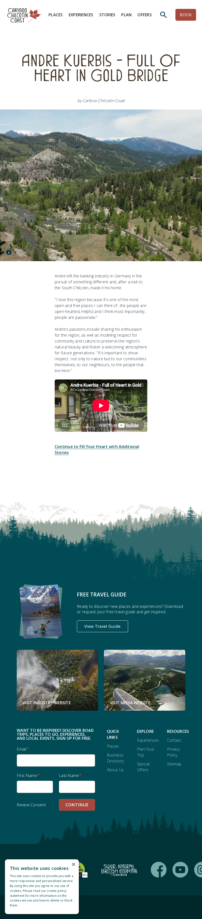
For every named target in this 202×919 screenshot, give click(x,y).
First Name (27, 775)
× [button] (73, 864)
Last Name (69, 775)
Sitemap (174, 764)
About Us (115, 770)
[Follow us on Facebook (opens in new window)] (159, 870)
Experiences (148, 740)
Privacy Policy (173, 752)
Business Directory (115, 758)
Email (21, 749)
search (163, 14)
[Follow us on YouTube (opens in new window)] (180, 870)
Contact (174, 740)
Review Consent (31, 805)
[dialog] (42, 886)
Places (113, 746)
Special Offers (143, 767)
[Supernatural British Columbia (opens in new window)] (119, 870)
